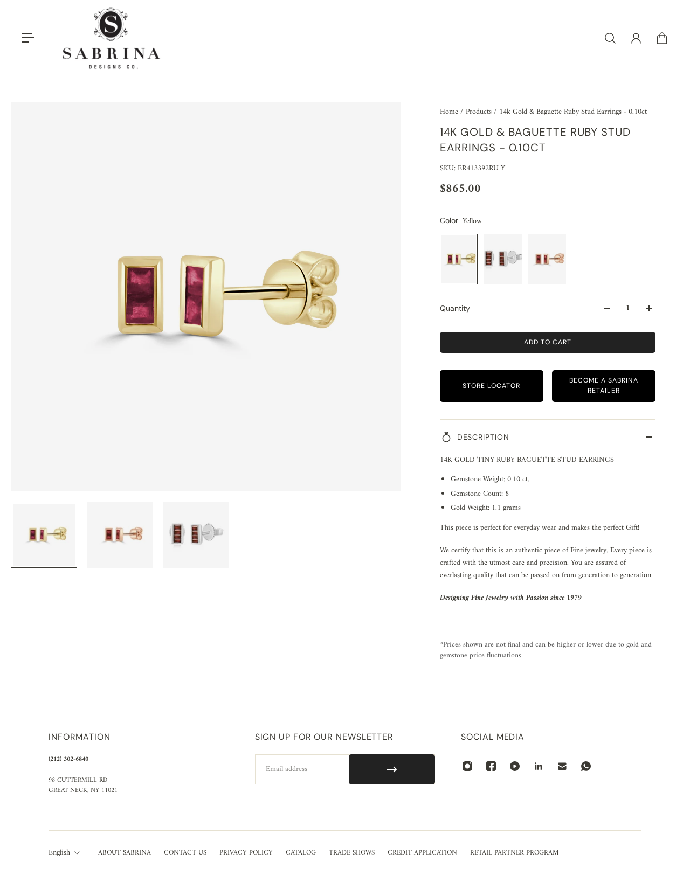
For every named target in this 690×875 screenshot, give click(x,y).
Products (480, 112)
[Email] (562, 766)
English (59, 853)
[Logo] (111, 38)
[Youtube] (515, 766)
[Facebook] (491, 766)
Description (483, 437)
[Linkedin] (538, 766)
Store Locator (491, 385)
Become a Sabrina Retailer (603, 385)
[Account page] (636, 38)
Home (450, 112)
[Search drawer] (610, 38)
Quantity (455, 308)
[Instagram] (467, 766)
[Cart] (662, 38)
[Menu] (28, 38)
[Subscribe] (392, 769)
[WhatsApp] (586, 766)
